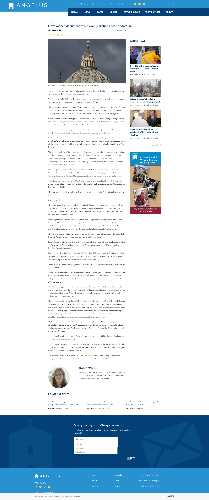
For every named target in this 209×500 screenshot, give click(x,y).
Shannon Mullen (92, 408)
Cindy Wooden (130, 408)
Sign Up (131, 458)
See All (154, 145)
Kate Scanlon (134, 74)
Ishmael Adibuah (135, 105)
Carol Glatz (51, 408)
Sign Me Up (78, 455)
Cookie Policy (49, 492)
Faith (50, 22)
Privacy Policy (65, 496)
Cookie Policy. (78, 496)
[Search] (173, 4)
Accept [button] (171, 496)
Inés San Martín (54, 30)
